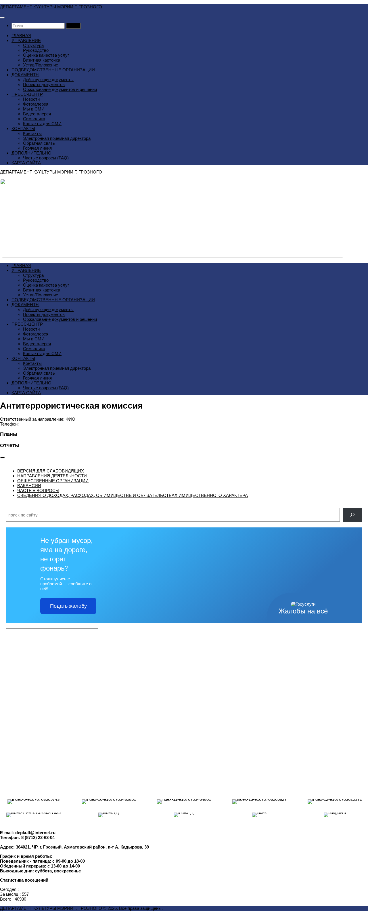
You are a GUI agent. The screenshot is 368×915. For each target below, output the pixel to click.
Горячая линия (37, 148)
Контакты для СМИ (42, 123)
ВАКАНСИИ (29, 485)
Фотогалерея (35, 104)
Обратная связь (39, 143)
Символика (34, 118)
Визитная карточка (41, 60)
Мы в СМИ (34, 108)
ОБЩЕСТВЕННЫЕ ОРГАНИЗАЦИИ (53, 480)
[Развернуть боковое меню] (2, 457)
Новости (31, 99)
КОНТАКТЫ (23, 128)
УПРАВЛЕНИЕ (26, 40)
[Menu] (2, 17)
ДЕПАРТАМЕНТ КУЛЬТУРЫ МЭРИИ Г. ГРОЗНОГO (51, 6)
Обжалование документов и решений (60, 89)
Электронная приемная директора (57, 138)
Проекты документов (44, 84)
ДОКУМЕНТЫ (25, 74)
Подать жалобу (68, 606)
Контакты (32, 133)
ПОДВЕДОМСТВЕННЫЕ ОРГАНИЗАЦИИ (53, 69)
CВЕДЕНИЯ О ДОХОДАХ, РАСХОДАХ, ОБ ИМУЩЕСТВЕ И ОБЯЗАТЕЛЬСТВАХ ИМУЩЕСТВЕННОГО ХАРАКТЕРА (132, 495)
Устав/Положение (40, 64)
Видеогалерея (37, 113)
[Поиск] (352, 515)
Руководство (36, 50)
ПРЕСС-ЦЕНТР (27, 94)
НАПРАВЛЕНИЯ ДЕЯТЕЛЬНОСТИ (52, 475)
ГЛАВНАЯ (21, 35)
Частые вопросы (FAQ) (46, 157)
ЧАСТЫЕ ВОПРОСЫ (38, 490)
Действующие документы (48, 79)
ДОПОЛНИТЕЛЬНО (31, 152)
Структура (33, 45)
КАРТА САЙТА (26, 162)
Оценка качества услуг (46, 55)
